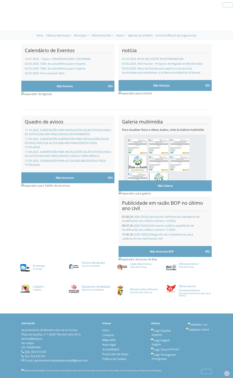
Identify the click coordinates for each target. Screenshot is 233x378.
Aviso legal (109, 344)
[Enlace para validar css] (197, 324)
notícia (129, 50)
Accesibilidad (110, 349)
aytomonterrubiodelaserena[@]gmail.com (61, 360)
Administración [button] (101, 35)
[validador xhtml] (197, 329)
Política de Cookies (114, 359)
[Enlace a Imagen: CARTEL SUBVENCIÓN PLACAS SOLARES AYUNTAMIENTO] (137, 146)
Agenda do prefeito (140, 35)
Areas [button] (119, 35)
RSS (110, 178)
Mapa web (108, 340)
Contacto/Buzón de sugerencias (176, 35)
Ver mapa (27, 343)
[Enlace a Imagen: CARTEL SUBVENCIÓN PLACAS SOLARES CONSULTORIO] (159, 146)
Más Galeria (165, 186)
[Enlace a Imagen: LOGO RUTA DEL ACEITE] (137, 163)
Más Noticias (161, 85)
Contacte (108, 335)
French (174, 349)
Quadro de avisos (44, 121)
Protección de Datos (115, 354)
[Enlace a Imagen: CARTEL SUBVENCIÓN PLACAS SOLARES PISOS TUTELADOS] (180, 146)
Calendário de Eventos (50, 50)
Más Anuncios (65, 178)
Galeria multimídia (142, 121)
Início (40, 35)
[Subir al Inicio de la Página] (227, 373)
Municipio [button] (80, 35)
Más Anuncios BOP (162, 251)
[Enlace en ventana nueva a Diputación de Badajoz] (33, 370)
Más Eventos (65, 86)
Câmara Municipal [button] (57, 35)
